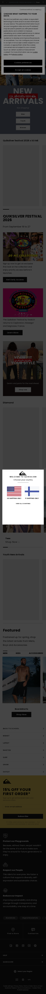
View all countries (23, 504)
